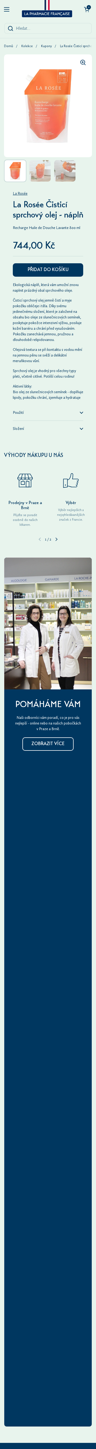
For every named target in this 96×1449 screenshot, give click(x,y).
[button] (86, 9)
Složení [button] (18, 428)
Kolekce (27, 46)
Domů (8, 46)
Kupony (46, 46)
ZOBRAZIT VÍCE (48, 744)
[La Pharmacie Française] (47, 9)
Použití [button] (18, 412)
